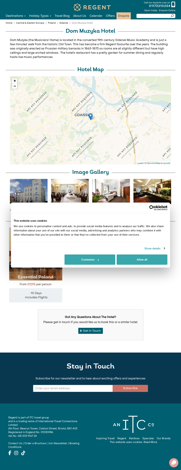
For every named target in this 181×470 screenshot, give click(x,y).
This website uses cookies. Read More (133, 442)
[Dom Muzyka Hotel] (90, 116)
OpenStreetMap (153, 163)
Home (9, 22)
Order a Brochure (35, 443)
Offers (110, 16)
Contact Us (15, 443)
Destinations (15, 16)
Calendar (96, 16)
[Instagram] (16, 453)
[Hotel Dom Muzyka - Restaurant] (70, 191)
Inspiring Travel (105, 438)
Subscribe (130, 388)
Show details (152, 248)
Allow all (142, 259)
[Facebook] (9, 453)
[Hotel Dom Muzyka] (29, 191)
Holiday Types (39, 16)
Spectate (148, 438)
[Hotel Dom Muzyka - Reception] (152, 191)
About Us (79, 16)
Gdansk (63, 22)
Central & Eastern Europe (30, 22)
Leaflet (140, 163)
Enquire (123, 16)
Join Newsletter (57, 443)
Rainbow (134, 438)
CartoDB (166, 163)
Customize (88, 259)
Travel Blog (62, 16)
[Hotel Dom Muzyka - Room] (111, 191)
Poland (52, 22)
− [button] (15, 86)
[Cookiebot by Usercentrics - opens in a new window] (151, 207)
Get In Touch (92, 331)
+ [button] (15, 81)
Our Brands (164, 438)
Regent (121, 438)
